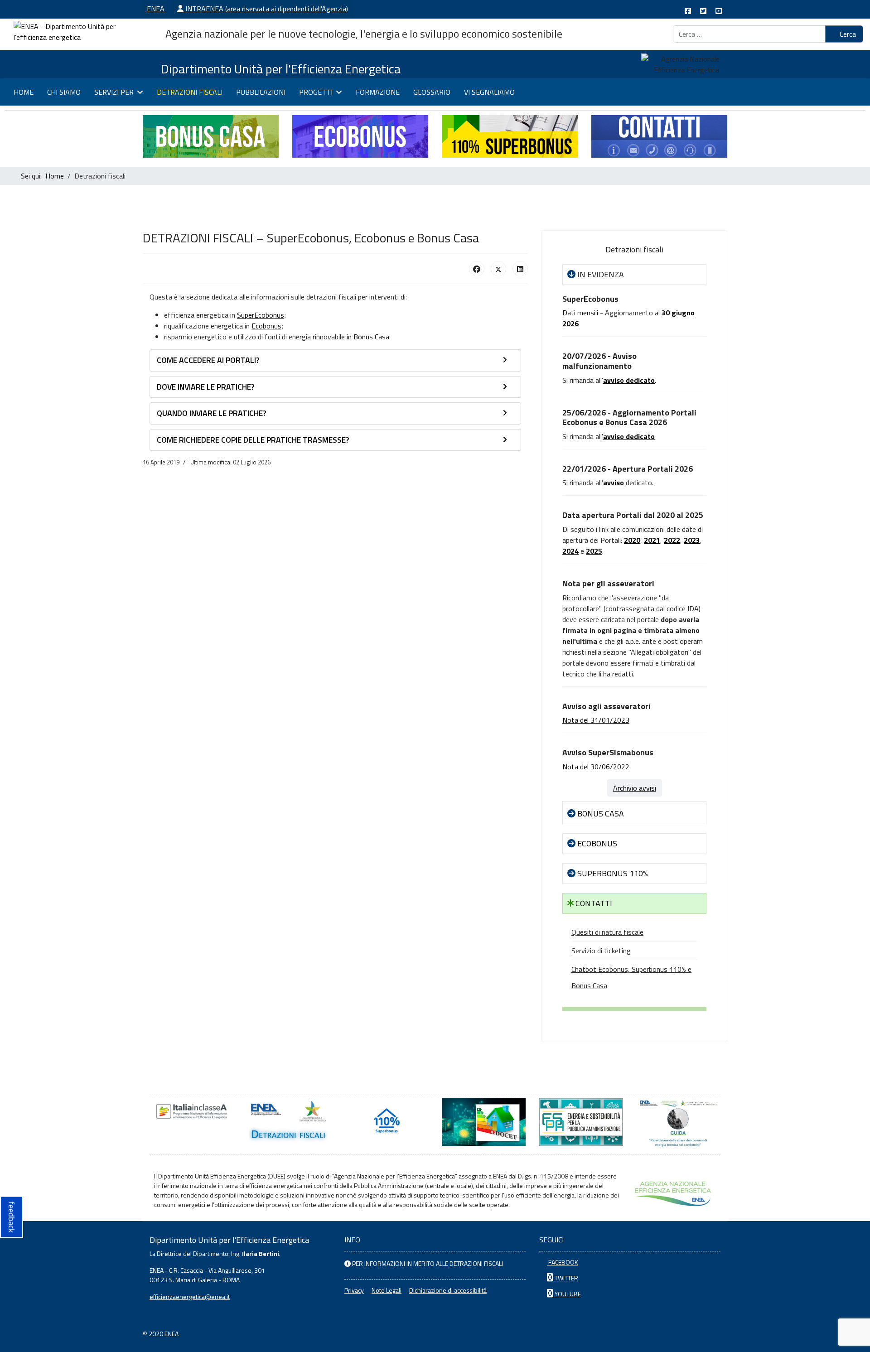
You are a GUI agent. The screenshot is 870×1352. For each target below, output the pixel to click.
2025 (594, 551)
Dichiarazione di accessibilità (448, 1290)
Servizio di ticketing (601, 950)
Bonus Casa (371, 336)
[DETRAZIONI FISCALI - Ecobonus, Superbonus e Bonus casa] (386, 1122)
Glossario (431, 92)
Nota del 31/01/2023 (595, 720)
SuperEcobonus (260, 314)
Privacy (354, 1290)
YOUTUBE (567, 1294)
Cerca (847, 34)
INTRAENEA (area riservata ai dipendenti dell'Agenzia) (266, 8)
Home (24, 92)
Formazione (378, 92)
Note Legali (386, 1290)
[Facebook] (476, 268)
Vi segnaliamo (489, 92)
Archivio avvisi (634, 787)
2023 (692, 540)
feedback (11, 1216)
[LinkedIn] (520, 268)
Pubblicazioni (260, 92)
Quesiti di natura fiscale (607, 932)
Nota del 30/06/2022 (595, 766)
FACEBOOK (562, 1262)
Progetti (316, 92)
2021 (652, 540)
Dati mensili (580, 312)
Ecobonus (266, 325)
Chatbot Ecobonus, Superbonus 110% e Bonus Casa (631, 977)
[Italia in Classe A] (191, 1111)
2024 (570, 551)
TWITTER (565, 1278)
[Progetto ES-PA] (581, 1122)
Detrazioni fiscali (189, 92)
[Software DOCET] (484, 1122)
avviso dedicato (629, 436)
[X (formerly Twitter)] (498, 268)
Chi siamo (64, 92)
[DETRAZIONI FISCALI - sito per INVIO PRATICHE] (289, 1122)
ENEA (155, 8)
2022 (672, 540)
